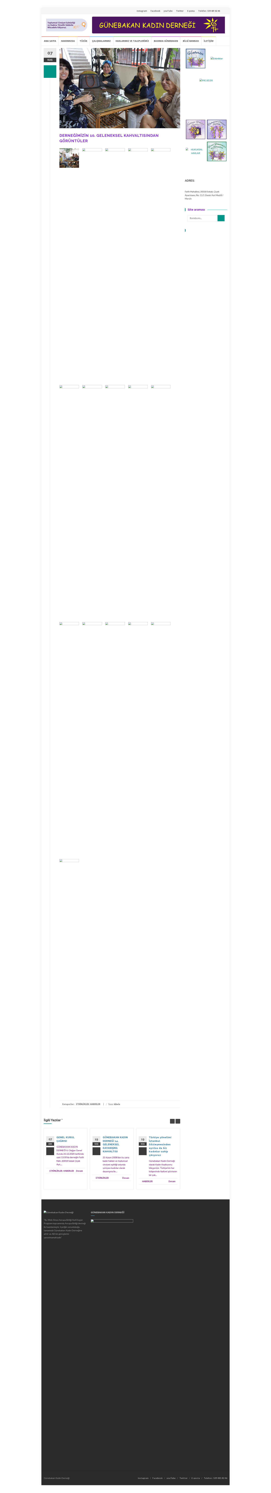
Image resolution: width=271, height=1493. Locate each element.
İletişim (208, 40)
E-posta (191, 10)
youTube (168, 10)
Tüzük (83, 40)
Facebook (155, 10)
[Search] (221, 218)
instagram (142, 10)
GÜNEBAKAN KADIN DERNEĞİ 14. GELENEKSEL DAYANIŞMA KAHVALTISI (115, 1144)
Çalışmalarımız (101, 40)
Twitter (180, 10)
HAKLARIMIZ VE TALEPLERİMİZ (132, 40)
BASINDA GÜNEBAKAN (166, 40)
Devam (79, 1171)
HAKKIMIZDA (68, 40)
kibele (117, 1104)
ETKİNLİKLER (82, 1104)
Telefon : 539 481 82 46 (209, 10)
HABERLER (95, 1104)
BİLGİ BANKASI (191, 40)
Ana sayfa (50, 40)
